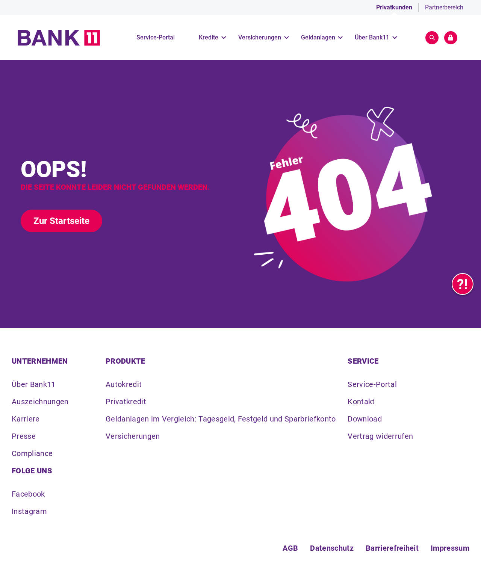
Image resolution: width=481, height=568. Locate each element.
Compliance (32, 453)
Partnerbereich (444, 7)
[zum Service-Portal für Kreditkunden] (462, 284)
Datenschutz (332, 548)
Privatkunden (394, 7)
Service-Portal (155, 37)
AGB (290, 548)
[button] (432, 37)
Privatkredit (126, 401)
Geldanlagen (318, 37)
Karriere (26, 418)
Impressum (450, 548)
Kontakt (361, 401)
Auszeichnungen (40, 401)
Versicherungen (259, 37)
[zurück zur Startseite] (59, 38)
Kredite (208, 37)
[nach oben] (462, 549)
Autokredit (124, 384)
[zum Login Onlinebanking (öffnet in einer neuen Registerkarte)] (450, 37)
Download (365, 418)
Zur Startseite (61, 221)
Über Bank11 (372, 37)
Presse (24, 436)
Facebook (28, 494)
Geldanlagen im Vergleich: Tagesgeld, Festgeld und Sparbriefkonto (221, 418)
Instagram (29, 511)
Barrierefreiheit (392, 548)
